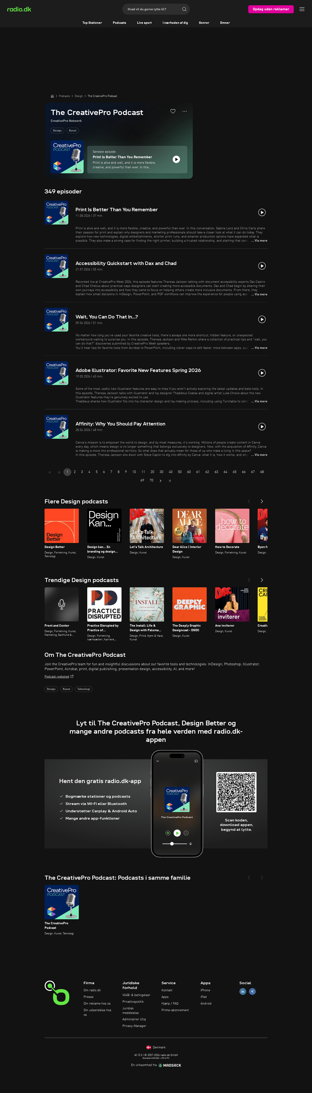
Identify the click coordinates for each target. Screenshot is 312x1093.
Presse (88, 997)
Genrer (204, 22)
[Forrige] (248, 499)
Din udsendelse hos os (97, 1012)
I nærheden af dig (175, 22)
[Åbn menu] (302, 9)
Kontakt (166, 990)
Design (57, 130)
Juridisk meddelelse (130, 1011)
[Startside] (52, 96)
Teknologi (83, 689)
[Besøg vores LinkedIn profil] (243, 991)
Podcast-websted (57, 676)
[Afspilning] (176, 159)
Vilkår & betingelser (136, 995)
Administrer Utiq (134, 1019)
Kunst (72, 130)
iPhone (205, 990)
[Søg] (184, 9)
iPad (204, 997)
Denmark (159, 1047)
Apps (165, 997)
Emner (225, 22)
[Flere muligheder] (184, 111)
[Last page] (169, 480)
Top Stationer (92, 22)
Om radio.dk (92, 990)
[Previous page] (59, 472)
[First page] (50, 472)
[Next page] (160, 480)
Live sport (144, 22)
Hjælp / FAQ (169, 1003)
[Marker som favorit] (173, 111)
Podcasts (119, 22)
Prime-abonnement (175, 1010)
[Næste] (261, 499)
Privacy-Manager (134, 1026)
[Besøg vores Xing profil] (252, 991)
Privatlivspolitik (133, 1001)
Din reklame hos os (97, 1003)
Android (206, 1003)
